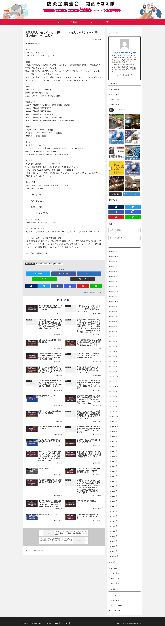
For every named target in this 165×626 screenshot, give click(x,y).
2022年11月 (113, 336)
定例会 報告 (114, 100)
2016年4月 (113, 541)
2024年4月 (113, 281)
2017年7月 (113, 521)
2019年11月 (113, 446)
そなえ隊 (39, 263)
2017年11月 (113, 511)
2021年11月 (113, 381)
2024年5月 (113, 276)
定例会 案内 (30, 263)
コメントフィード (116, 606)
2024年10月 (113, 256)
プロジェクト (64, 623)
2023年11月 (113, 296)
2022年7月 (113, 346)
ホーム (26, 623)
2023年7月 (113, 316)
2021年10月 (113, 386)
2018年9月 (113, 486)
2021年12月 (113, 376)
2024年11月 (113, 252)
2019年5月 (113, 466)
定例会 (37, 43)
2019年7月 (113, 461)
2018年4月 (113, 501)
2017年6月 (113, 526)
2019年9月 (113, 451)
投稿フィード (114, 601)
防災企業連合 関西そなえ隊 (124, 52)
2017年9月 (113, 516)
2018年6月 (113, 496)
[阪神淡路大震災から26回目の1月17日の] (116, 183)
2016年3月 (113, 546)
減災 (46, 263)
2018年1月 (113, 506)
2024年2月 (113, 286)
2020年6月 (113, 436)
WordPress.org (114, 611)
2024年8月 (113, 261)
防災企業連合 (58, 263)
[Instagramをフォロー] (70, 286)
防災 (51, 263)
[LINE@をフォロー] (96, 286)
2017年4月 (113, 531)
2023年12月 (113, 291)
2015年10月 (113, 556)
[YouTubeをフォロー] (83, 286)
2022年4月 (113, 361)
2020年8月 (113, 431)
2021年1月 (113, 411)
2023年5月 (113, 326)
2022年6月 (113, 351)
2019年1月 (113, 476)
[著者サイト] (31, 286)
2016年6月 (113, 536)
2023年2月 (113, 331)
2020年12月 (113, 416)
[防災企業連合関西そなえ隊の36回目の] (132, 183)
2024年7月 (113, 266)
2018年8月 (113, 491)
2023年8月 (113, 311)
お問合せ (48, 623)
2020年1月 (113, 441)
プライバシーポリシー (37, 623)
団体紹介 (55, 623)
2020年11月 (113, 421)
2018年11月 (113, 481)
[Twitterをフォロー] (44, 286)
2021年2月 (113, 406)
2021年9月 (113, 391)
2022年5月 (113, 356)
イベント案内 (114, 95)
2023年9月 (113, 306)
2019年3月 (113, 471)
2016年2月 (113, 551)
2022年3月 (113, 366)
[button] (138, 230)
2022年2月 (113, 371)
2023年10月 (113, 301)
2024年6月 (113, 271)
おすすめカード (115, 90)
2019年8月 (113, 456)
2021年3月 (113, 401)
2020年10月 (113, 426)
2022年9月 (113, 341)
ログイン (112, 596)
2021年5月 (113, 396)
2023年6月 (113, 321)
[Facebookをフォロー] (57, 286)
